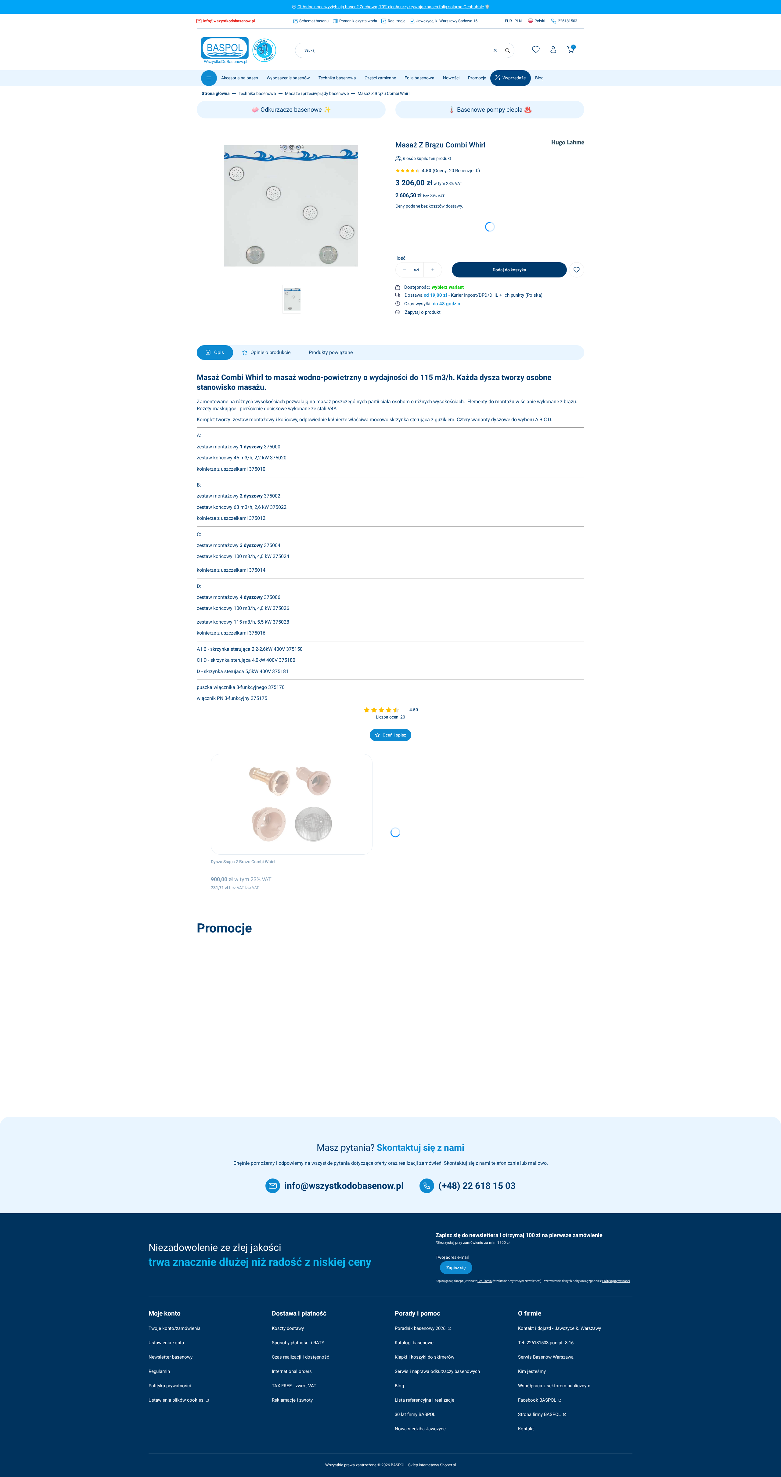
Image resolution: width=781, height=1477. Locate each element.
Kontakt (526, 1429)
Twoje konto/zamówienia (174, 1328)
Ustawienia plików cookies (177, 1400)
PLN (518, 21)
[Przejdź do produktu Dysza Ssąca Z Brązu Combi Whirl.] (291, 804)
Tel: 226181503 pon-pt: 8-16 (546, 1342)
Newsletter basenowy (171, 1357)
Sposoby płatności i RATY (298, 1342)
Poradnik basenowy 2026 (421, 1328)
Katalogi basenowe (414, 1342)
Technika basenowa (257, 93)
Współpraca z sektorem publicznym (554, 1385)
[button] (507, 50)
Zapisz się (456, 1267)
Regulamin (159, 1371)
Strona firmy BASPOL (540, 1414)
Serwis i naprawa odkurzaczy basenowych (437, 1371)
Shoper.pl (448, 1465)
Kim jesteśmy (532, 1371)
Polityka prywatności (170, 1385)
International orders (292, 1371)
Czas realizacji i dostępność (300, 1357)
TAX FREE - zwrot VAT (294, 1385)
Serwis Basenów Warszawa (546, 1357)
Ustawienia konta (166, 1342)
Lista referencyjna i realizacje (424, 1400)
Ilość (400, 258)
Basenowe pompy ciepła (490, 109)
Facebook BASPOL (537, 1400)
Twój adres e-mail (452, 1257)
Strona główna (216, 93)
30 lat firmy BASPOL (415, 1414)
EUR (508, 21)
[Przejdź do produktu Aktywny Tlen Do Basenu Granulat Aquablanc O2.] (286, 988)
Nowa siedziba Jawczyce (420, 1429)
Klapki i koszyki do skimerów (424, 1357)
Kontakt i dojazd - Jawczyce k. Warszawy (559, 1328)
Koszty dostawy (288, 1328)
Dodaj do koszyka (509, 269)
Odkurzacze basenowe (291, 109)
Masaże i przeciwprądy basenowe (317, 93)
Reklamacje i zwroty (292, 1400)
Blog (399, 1385)
